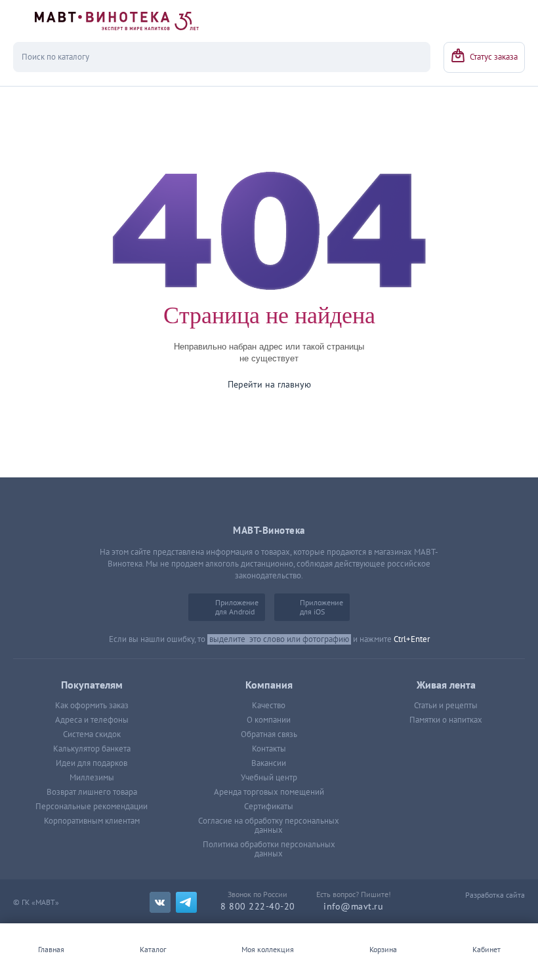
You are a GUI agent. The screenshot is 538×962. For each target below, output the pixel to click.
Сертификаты (268, 806)
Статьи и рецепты (446, 705)
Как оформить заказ (92, 705)
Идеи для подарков (91, 763)
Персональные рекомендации (91, 806)
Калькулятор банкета (92, 749)
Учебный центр (269, 777)
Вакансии (268, 763)
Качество (268, 705)
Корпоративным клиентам (92, 821)
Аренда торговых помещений (269, 792)
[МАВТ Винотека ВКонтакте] (160, 902)
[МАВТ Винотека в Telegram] (186, 902)
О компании (269, 720)
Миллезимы (92, 777)
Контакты (269, 749)
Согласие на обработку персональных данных (268, 825)
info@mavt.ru (353, 906)
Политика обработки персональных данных (269, 849)
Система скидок (92, 734)
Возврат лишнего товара (92, 792)
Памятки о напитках (445, 720)
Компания (269, 685)
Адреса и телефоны (92, 720)
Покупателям (92, 685)
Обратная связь (269, 734)
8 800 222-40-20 (257, 906)
